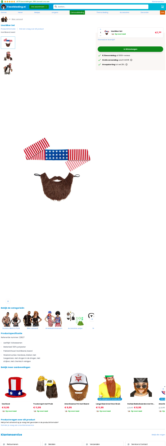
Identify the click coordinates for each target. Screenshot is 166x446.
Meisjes (37, 12)
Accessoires (124, 12)
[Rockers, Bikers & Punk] (11, 319)
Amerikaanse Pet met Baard (76, 404)
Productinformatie (8, 29)
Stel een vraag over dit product (31, 29)
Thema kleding (102, 12)
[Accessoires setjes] (75, 319)
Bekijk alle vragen (158, 435)
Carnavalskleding (77, 12)
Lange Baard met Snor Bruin (108, 404)
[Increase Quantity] (100, 29)
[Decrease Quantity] (100, 36)
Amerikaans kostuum (54, 328)
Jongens (54, 12)
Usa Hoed (6, 404)
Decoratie (144, 12)
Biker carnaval (32, 328)
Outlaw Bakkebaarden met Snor (141, 404)
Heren (20, 12)
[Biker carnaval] (32, 319)
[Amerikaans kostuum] (54, 319)
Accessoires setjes (75, 328)
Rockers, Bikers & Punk (11, 328)
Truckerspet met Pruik (43, 404)
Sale (162, 12)
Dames (4, 12)
